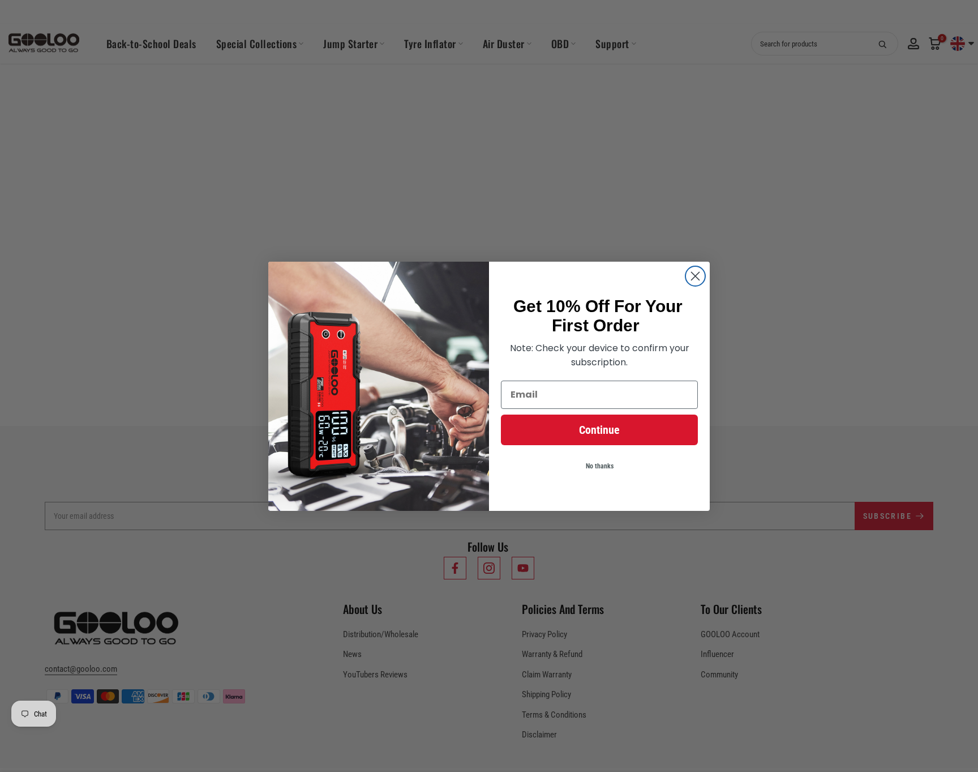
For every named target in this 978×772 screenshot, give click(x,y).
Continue (599, 430)
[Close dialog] (695, 276)
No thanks (600, 466)
